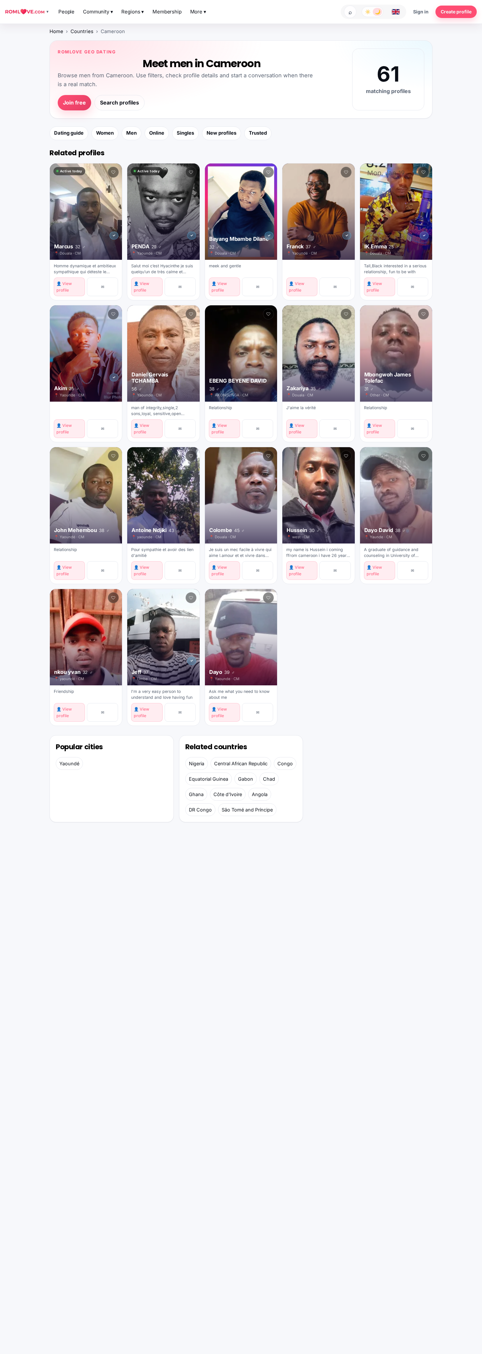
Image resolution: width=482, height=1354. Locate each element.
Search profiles (119, 102)
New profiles (221, 133)
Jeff (142, 672)
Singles (185, 133)
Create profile (456, 11)
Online (156, 133)
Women (105, 133)
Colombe (227, 530)
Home (56, 31)
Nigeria (196, 763)
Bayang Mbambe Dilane (239, 242)
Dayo (222, 672)
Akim (66, 388)
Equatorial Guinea (208, 779)
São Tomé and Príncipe (247, 809)
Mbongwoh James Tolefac (387, 381)
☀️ (368, 11)
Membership (167, 12)
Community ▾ (98, 12)
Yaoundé (69, 763)
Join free (74, 102)
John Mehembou (81, 530)
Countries (81, 31)
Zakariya (304, 388)
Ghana (196, 794)
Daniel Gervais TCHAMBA (149, 381)
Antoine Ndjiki (155, 530)
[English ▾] (396, 12)
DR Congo (200, 809)
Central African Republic (241, 763)
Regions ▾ (132, 12)
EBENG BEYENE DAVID (238, 384)
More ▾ (198, 12)
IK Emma (381, 246)
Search (350, 12)
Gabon (245, 779)
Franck (301, 246)
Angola (260, 794)
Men (131, 133)
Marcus (70, 246)
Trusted (258, 133)
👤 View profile (64, 286)
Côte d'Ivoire (227, 794)
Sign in (421, 11)
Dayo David (385, 530)
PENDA (146, 246)
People (66, 12)
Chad (269, 779)
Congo (285, 763)
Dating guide (69, 133)
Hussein (303, 530)
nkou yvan (73, 672)
